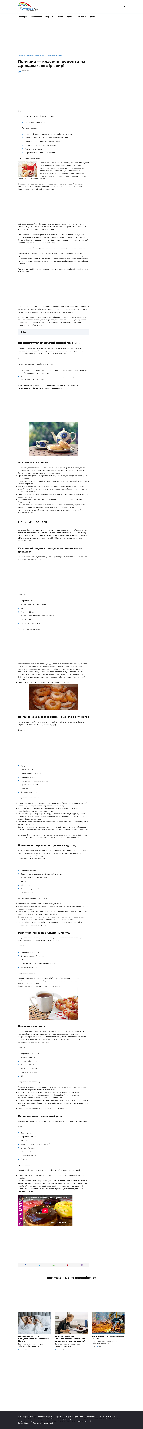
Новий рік (22, 17)
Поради (69, 17)
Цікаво (92, 17)
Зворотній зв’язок (24, 1423)
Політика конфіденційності (43, 1423)
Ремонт (81, 17)
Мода (60, 17)
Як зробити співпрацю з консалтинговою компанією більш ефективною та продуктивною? (71, 1338)
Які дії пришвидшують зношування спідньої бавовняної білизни (33, 1338)
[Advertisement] (71, 38)
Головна (21, 55)
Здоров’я (49, 17)
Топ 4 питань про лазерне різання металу (108, 1337)
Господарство (36, 17)
